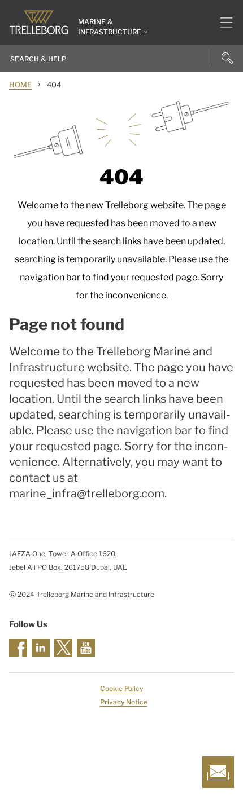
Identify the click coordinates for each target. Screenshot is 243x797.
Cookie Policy (121, 688)
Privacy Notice (123, 702)
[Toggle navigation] (222, 22)
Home (20, 84)
